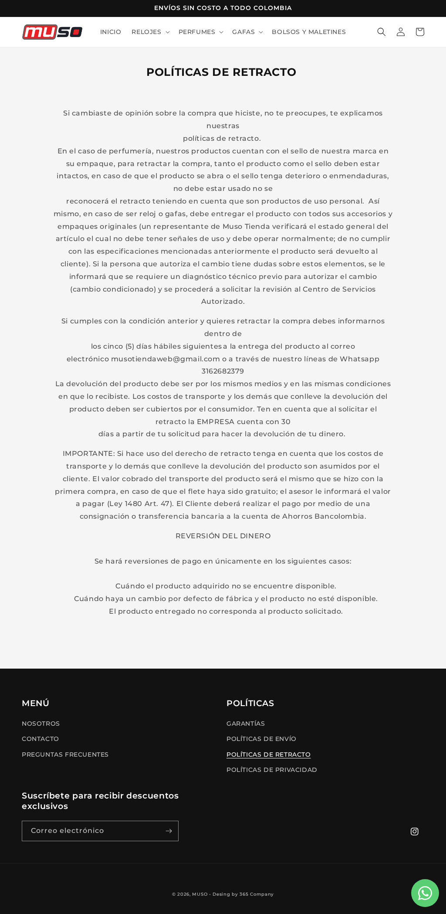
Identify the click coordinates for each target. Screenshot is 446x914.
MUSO (199, 894)
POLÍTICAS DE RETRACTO (268, 754)
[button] (149, 32)
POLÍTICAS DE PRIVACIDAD (272, 770)
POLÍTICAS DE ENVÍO (261, 739)
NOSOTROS (41, 723)
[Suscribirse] (168, 831)
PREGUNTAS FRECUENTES (65, 754)
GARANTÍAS (245, 723)
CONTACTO (40, 739)
